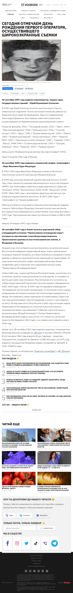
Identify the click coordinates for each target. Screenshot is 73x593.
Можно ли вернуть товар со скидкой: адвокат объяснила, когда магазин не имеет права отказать (35, 381)
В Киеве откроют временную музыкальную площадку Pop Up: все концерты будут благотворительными (53, 488)
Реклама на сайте (36, 561)
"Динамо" (38, 332)
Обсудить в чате (16, 355)
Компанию (56, 4)
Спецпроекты (34, 18)
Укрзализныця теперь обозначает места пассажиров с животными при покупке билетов (37, 389)
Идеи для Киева (10, 10)
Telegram (26, 515)
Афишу (49, 4)
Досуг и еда (61, 14)
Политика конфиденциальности (36, 566)
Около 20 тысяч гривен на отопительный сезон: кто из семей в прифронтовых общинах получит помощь (34, 372)
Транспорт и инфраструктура (29, 14)
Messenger (43, 515)
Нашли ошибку (6, 355)
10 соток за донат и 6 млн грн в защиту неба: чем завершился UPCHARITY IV (18, 467)
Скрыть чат (36, 410)
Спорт (22, 18)
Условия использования (36, 555)
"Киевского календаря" (45, 351)
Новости (4, 4)
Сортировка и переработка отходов (52, 10)
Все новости (48, 18)
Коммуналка (48, 14)
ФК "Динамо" (64, 351)
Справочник (6, 5)
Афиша (10, 4)
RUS (65, 4)
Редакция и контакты (36, 558)
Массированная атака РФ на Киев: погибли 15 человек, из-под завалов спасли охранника (38, 397)
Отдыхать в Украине (28, 10)
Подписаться (48, 528)
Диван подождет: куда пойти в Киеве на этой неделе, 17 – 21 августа (53, 467)
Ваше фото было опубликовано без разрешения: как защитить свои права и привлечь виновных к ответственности (37, 364)
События (10, 14)
